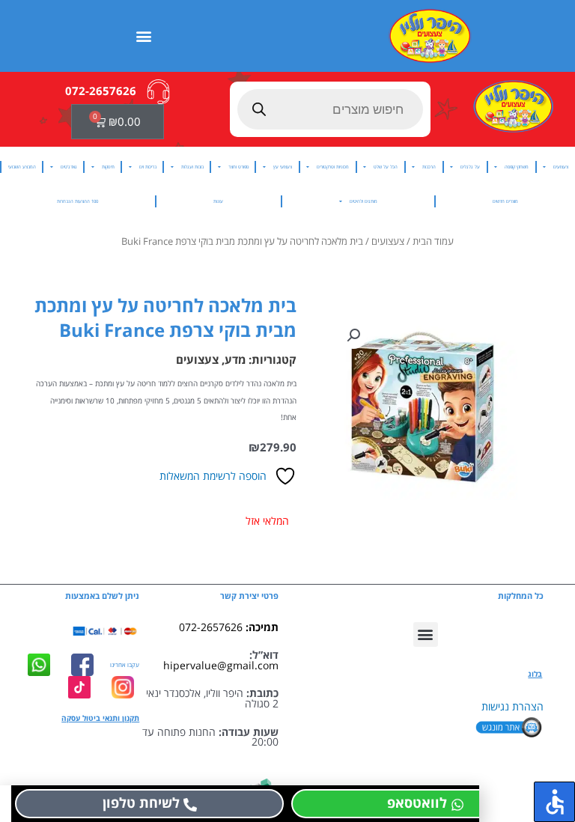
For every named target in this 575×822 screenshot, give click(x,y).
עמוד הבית (433, 241)
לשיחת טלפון (141, 803)
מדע (235, 359)
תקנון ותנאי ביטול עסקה (100, 718)
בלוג (535, 674)
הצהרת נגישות (512, 706)
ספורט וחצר (238, 166)
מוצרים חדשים (505, 201)
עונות (218, 201)
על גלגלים (470, 166)
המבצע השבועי (22, 166)
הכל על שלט (386, 166)
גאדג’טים (69, 166)
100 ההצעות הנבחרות (77, 201)
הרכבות (429, 166)
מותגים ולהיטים (363, 201)
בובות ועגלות (192, 166)
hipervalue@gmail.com (221, 665)
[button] (144, 35)
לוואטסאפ (417, 803)
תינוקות (108, 166)
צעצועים (560, 166)
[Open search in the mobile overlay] (330, 109)
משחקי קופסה (517, 166)
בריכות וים (147, 166)
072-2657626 (211, 627)
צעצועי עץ (282, 166)
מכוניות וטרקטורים (333, 166)
